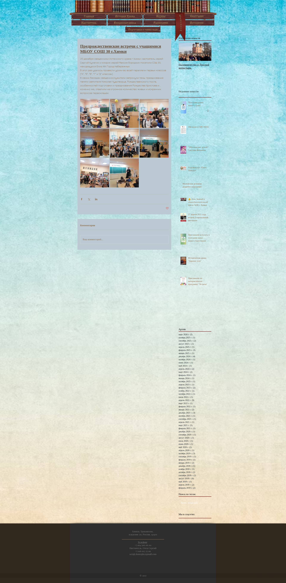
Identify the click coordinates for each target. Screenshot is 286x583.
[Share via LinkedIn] (96, 199)
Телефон (142, 542)
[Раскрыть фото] (94, 113)
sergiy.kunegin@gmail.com (142, 554)
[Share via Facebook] (81, 199)
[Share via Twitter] (88, 199)
